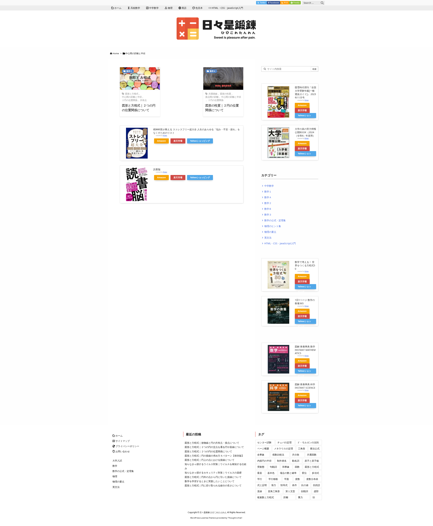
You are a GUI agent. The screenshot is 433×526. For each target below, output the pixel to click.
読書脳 (156, 169)
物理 (114, 476)
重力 (300, 497)
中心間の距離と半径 (132, 96)
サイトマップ (121, 440)
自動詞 (304, 491)
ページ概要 (263, 448)
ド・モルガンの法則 (308, 442)
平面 (286, 479)
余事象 (260, 454)
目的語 (316, 485)
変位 (304, 473)
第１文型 (290, 491)
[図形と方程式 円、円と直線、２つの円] (140, 78)
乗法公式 (315, 448)
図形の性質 (225, 93)
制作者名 (282, 460)
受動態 (260, 466)
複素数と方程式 (265, 497)
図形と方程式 (131, 93)
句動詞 (273, 466)
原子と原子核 (312, 460)
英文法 (266, 237)
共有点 (143, 100)
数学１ (266, 191)
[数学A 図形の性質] (223, 78)
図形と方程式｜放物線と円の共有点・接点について (212, 442)
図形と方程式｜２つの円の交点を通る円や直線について (214, 447)
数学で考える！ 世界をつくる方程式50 (305, 265)
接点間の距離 (212, 96)
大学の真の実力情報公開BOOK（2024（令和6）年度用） (305, 132)
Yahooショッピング (200, 140)
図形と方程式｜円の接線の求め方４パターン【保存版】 (214, 455)
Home (116, 53)
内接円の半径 (264, 460)
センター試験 (264, 442)
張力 (273, 485)
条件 (294, 485)
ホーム (117, 435)
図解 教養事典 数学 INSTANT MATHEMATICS (305, 350)
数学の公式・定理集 (273, 220)
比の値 (304, 485)
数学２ (129, 71)
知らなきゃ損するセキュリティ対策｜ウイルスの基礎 (213, 472)
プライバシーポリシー (125, 446)
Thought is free (235, 518)
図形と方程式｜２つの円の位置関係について (138, 107)
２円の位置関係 (129, 100)
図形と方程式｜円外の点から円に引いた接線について (213, 477)
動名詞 (295, 460)
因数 (297, 466)
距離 (285, 497)
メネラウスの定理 (283, 448)
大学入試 (117, 460)
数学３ (266, 214)
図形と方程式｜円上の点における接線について (209, 459)
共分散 (295, 454)
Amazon (161, 140)
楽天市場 (178, 140)
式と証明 (262, 485)
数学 (114, 465)
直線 (259, 491)
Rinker (165, 135)
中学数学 (267, 185)
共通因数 (311, 454)
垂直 (259, 473)
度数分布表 (312, 479)
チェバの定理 (284, 442)
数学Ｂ (266, 208)
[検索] (322, 3)
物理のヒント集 (271, 226)
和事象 (285, 466)
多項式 (315, 473)
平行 (259, 479)
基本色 (271, 473)
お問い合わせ (121, 451)
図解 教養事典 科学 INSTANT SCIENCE (305, 386)
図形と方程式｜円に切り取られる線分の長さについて (213, 485)
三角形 (301, 448)
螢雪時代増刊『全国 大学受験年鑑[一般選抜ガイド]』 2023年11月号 (305, 92)
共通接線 (213, 93)
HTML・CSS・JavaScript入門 (278, 243)
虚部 (316, 491)
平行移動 (273, 479)
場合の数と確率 (288, 473)
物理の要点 (268, 231)
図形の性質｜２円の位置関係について (222, 107)
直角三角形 (274, 491)
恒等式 (284, 485)
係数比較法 (278, 454)
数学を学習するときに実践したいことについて (209, 481)
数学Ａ (212, 71)
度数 (297, 479)
